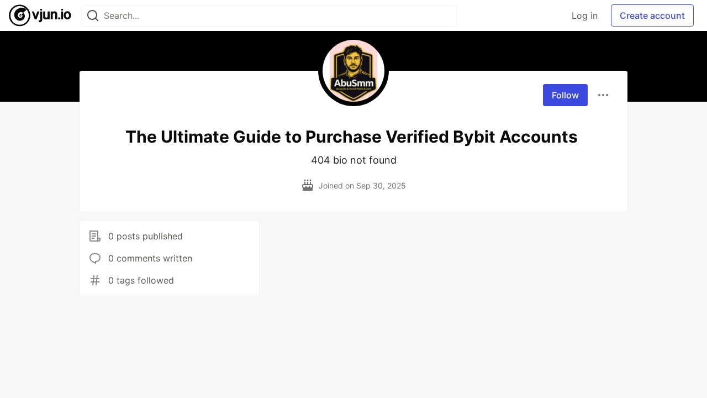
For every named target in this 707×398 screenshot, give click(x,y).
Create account (652, 15)
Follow (565, 95)
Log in (585, 15)
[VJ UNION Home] (40, 15)
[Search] (93, 16)
